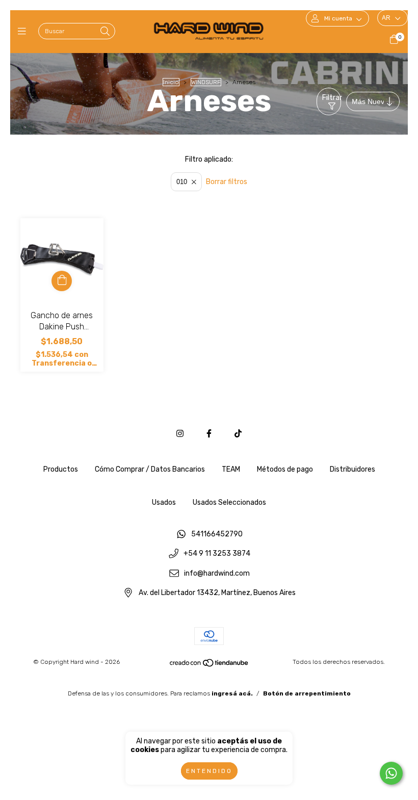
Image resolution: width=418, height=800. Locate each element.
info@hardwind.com (217, 573)
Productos (60, 469)
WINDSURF (206, 82)
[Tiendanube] (209, 665)
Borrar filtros (226, 181)
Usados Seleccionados (229, 502)
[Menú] (24, 31)
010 (181, 182)
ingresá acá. (232, 693)
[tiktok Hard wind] (238, 434)
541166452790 (217, 534)
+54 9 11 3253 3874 (217, 554)
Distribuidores (352, 469)
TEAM (231, 469)
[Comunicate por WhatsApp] (391, 773)
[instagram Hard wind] (180, 434)
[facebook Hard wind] (209, 434)
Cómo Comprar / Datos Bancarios (150, 469)
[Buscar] (105, 32)
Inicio (171, 82)
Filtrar (331, 97)
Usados (164, 502)
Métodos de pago (285, 469)
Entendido (209, 771)
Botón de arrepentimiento (307, 693)
